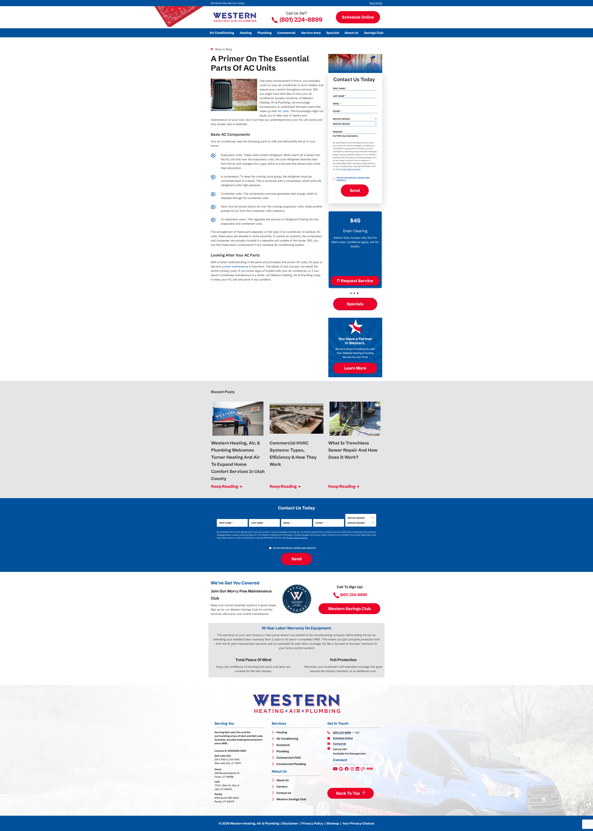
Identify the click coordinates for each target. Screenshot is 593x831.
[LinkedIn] (358, 769)
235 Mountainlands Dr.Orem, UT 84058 (227, 774)
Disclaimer (290, 823)
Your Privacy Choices (358, 823)
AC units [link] (283, 111)
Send (355, 190)
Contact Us (283, 793)
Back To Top (348, 793)
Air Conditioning (287, 738)
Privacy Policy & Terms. (350, 169)
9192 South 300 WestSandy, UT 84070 (226, 799)
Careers (282, 786)
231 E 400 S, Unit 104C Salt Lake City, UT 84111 (227, 761)
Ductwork (283, 745)
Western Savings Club (349, 608)
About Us (282, 780)
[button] (351, 293)
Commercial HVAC (288, 757)
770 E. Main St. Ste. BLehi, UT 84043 (226, 787)
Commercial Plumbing (291, 764)
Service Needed (356, 518)
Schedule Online (358, 17)
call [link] (267, 275)
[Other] (341, 769)
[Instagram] (352, 769)
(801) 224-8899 (300, 19)
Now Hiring (375, 3)
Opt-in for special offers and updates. (353, 179)
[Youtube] (335, 769)
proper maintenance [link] (235, 266)
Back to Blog (223, 49)
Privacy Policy (312, 823)
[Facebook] (347, 769)
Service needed (341, 119)
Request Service (357, 280)
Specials (355, 303)
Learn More (355, 367)
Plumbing (282, 751)
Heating (281, 732)
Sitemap (332, 823)
